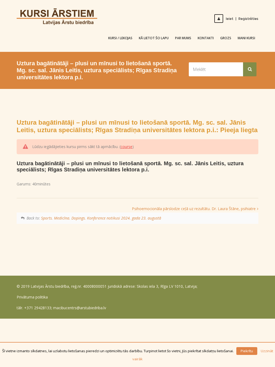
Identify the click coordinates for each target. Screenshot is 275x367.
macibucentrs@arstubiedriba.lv (79, 307)
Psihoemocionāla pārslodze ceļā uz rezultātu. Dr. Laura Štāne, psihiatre (194, 208)
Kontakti (206, 38)
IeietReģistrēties (242, 19)
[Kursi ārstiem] (57, 16)
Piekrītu (247, 350)
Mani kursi (246, 38)
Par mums (183, 38)
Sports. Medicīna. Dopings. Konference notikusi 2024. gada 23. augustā (101, 218)
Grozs (225, 38)
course (126, 146)
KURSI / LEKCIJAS (120, 38)
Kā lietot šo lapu (154, 38)
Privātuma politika (32, 297)
